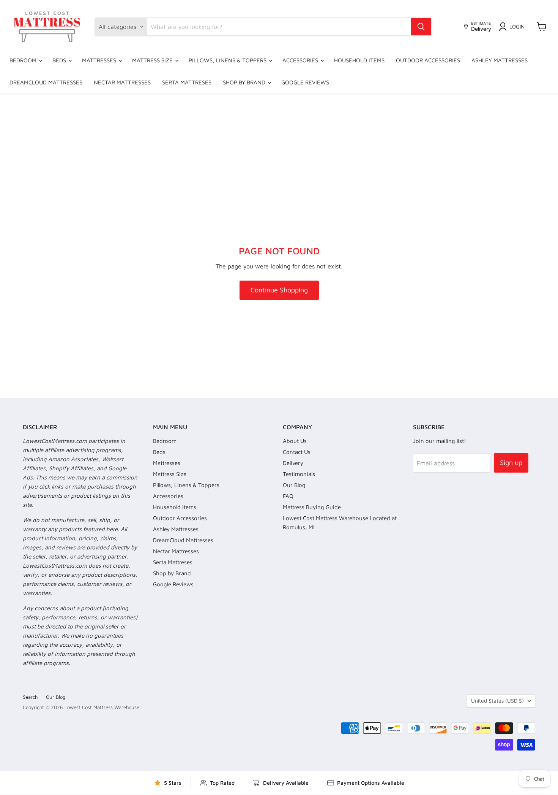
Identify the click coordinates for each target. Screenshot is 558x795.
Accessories (301, 60)
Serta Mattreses (186, 82)
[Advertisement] (279, 150)
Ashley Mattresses (499, 60)
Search (30, 697)
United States (497, 700)
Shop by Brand (245, 82)
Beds (60, 60)
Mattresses (100, 60)
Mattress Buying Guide (312, 507)
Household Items (359, 60)
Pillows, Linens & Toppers (228, 60)
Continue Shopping (279, 290)
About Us (295, 441)
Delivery (293, 463)
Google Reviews (305, 82)
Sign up (511, 463)
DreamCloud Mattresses (45, 82)
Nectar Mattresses (122, 82)
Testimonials (299, 474)
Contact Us (297, 452)
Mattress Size (153, 60)
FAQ (288, 496)
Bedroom (23, 60)
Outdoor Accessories (428, 60)
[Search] (421, 26)
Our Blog (294, 485)
